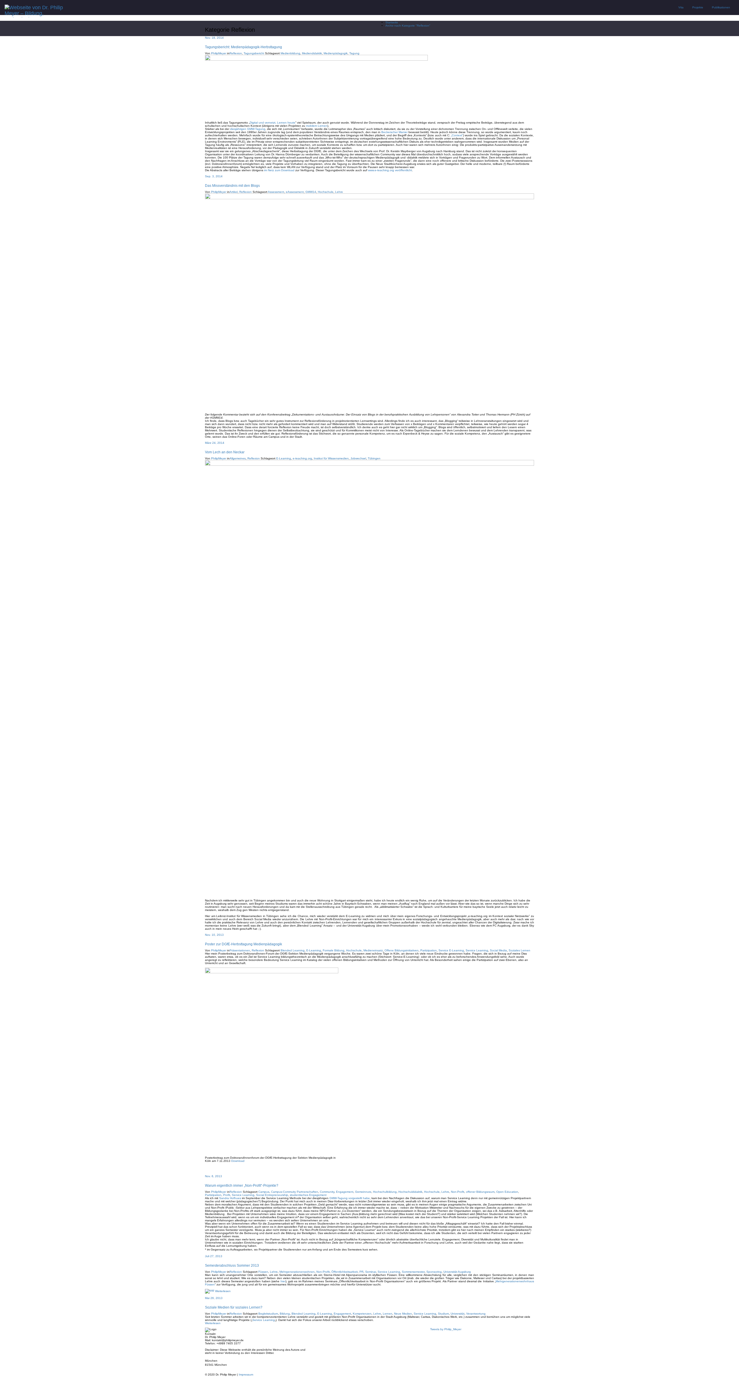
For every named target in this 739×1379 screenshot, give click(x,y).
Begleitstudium (268, 1313)
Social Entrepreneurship (272, 1195)
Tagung (354, 53)
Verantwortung (476, 1313)
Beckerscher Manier (394, 132)
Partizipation (428, 950)
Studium (443, 1313)
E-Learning (283, 458)
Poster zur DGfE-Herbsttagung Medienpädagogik (243, 944)
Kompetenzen (362, 1313)
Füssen (263, 1271)
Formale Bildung (333, 950)
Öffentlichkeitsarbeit (344, 1271)
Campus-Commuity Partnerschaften (294, 1191)
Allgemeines (237, 458)
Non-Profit (457, 1191)
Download (238, 1160)
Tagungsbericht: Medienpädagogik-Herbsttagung (243, 47)
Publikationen (721, 7)
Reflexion (235, 53)
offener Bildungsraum (480, 1191)
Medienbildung (290, 53)
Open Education (507, 1191)
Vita (681, 7)
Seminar (370, 1271)
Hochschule (325, 191)
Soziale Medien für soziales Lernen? (233, 1307)
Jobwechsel (358, 458)
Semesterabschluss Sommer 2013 (232, 1265)
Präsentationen (239, 950)
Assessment (276, 191)
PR (361, 1271)
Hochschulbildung (385, 1191)
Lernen (387, 1313)
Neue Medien (403, 1313)
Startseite (391, 22)
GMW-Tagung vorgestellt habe (349, 1198)
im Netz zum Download (279, 170)
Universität (457, 1313)
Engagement (344, 1191)
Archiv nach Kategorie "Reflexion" (407, 25)
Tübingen (374, 458)
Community (327, 1191)
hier (283, 1281)
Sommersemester (413, 1271)
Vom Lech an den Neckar (225, 452)
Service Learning (477, 950)
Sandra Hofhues (230, 1198)
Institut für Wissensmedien (331, 458)
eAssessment (295, 191)
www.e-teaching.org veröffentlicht (390, 170)
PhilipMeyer (218, 53)
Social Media (498, 950)
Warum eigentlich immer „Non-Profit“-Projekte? (241, 1185)
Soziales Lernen (519, 950)
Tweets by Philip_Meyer (445, 1329)
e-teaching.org (302, 458)
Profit (226, 1195)
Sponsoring (434, 1271)
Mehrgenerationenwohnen (297, 1271)
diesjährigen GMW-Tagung (247, 129)
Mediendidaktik (312, 53)
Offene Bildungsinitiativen (402, 950)
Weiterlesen (223, 1291)
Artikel (233, 191)
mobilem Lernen (316, 125)
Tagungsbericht (254, 53)
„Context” (457, 135)
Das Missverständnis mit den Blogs (232, 185)
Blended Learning (293, 950)
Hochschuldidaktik (410, 1191)
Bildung (285, 1313)
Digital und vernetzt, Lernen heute (272, 122)
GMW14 (310, 191)
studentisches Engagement (308, 1195)
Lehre (339, 191)
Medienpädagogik (336, 53)
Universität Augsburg (457, 1271)
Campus (263, 1191)
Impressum (246, 1374)
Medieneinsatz (373, 950)
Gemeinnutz (363, 1191)
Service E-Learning (451, 950)
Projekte (697, 7)
